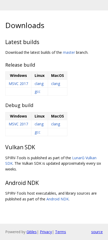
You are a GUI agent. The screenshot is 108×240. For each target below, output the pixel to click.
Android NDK (57, 198)
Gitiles (31, 231)
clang (39, 83)
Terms (60, 231)
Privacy (46, 231)
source (97, 231)
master (69, 52)
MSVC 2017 (18, 83)
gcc (37, 91)
